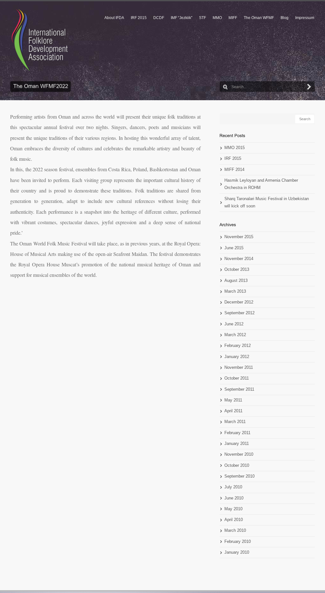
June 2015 (233, 248)
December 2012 (238, 302)
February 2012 (237, 345)
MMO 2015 (234, 148)
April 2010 (233, 520)
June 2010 (233, 498)
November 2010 (238, 454)
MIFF (233, 18)
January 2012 (236, 357)
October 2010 (236, 465)
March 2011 (235, 422)
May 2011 (233, 400)
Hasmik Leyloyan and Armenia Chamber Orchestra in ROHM (261, 184)
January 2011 (236, 443)
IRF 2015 (139, 18)
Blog (285, 18)
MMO (217, 18)
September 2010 (239, 476)
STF (202, 18)
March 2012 (235, 335)
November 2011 (238, 367)
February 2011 (237, 433)
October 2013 (236, 269)
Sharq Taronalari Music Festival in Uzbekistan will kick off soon (266, 202)
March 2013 (235, 291)
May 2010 (233, 509)
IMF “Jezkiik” (181, 18)
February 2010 (237, 541)
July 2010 (233, 487)
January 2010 (236, 552)
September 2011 (239, 389)
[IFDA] (39, 40)
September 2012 (239, 313)
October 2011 (236, 378)
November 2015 (238, 237)
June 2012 (233, 324)
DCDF (158, 18)
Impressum (304, 18)
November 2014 (238, 259)
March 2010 (235, 530)
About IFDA (114, 18)
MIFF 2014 (234, 169)
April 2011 (233, 411)
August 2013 (236, 280)
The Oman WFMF (259, 18)
